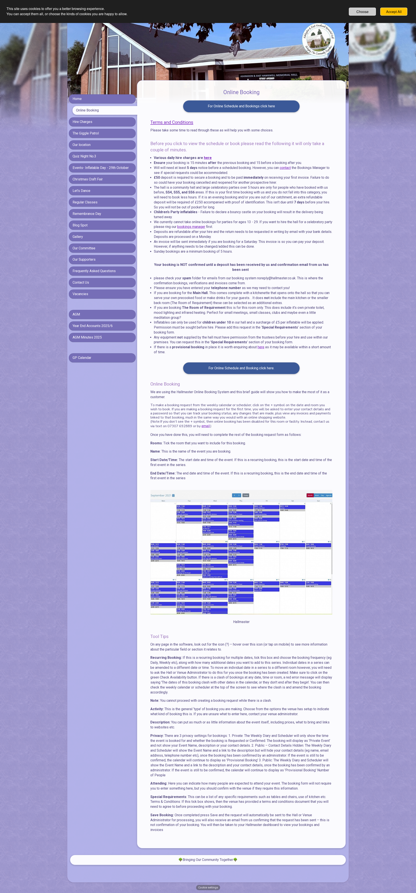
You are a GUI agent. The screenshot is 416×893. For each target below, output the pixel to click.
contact (285, 168)
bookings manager (191, 227)
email (206, 426)
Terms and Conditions (171, 122)
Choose (362, 11)
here (208, 158)
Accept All (394, 11)
